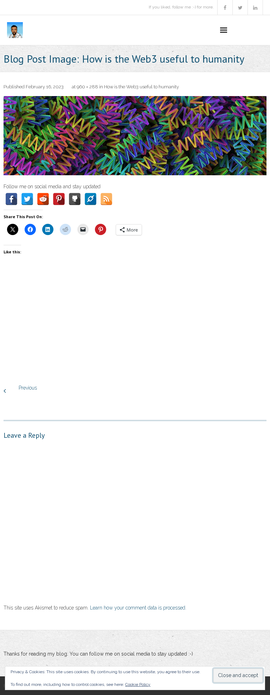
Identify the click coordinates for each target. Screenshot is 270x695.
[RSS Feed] (106, 199)
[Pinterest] (59, 199)
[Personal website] (90, 199)
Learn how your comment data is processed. (138, 608)
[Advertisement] (135, 327)
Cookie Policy (137, 684)
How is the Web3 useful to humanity (141, 86)
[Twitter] (27, 199)
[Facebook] (11, 199)
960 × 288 (87, 86)
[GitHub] (75, 199)
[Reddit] (43, 199)
